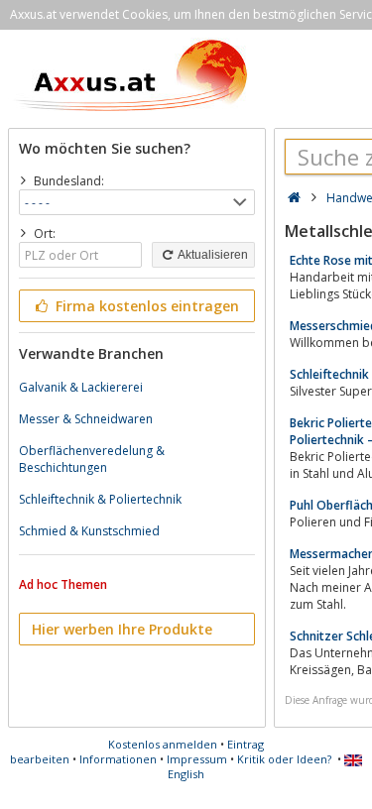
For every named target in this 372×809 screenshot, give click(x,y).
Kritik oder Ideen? (284, 758)
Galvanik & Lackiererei (81, 387)
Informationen (118, 758)
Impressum (197, 758)
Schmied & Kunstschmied (89, 530)
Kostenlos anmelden (162, 744)
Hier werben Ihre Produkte (122, 629)
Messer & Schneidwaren (86, 418)
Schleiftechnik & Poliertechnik (100, 499)
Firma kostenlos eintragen (145, 305)
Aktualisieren (212, 255)
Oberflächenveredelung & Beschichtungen (92, 459)
